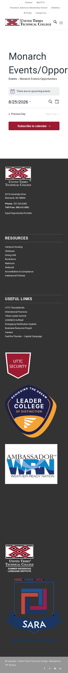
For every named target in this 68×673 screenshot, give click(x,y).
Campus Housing (13, 247)
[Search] (53, 23)
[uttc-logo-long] (28, 23)
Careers (28, 2)
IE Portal (27, 13)
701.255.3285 (20, 203)
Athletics (55, 8)
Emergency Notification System (20, 324)
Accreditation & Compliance (19, 271)
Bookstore (10, 259)
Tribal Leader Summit (15, 316)
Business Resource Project (18, 328)
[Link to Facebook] (44, 668)
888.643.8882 (22, 207)
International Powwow (16, 312)
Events (13, 79)
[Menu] (61, 22)
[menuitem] (28, 3)
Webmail (9, 267)
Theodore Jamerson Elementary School (28, 8)
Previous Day (18, 114)
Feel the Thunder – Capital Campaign (23, 336)
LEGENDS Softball (14, 320)
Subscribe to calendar (32, 126)
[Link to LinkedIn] (60, 668)
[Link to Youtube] (55, 668)
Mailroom (10, 263)
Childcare (9, 251)
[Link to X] (49, 668)
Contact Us (41, 13)
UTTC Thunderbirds (14, 307)
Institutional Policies (15, 275)
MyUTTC (41, 2)
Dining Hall (10, 255)
